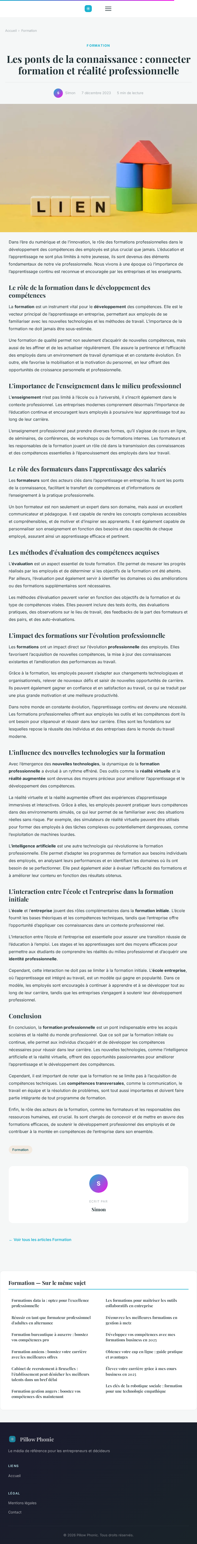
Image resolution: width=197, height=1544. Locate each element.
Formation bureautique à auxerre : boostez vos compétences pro (50, 1337)
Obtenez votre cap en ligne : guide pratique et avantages (144, 1354)
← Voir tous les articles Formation (40, 1239)
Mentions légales (22, 1503)
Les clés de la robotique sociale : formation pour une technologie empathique (144, 1388)
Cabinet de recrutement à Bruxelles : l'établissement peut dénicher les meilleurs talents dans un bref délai (50, 1374)
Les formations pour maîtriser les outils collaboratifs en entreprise (141, 1303)
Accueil (11, 30)
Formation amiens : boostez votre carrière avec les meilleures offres (49, 1354)
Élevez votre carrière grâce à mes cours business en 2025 (141, 1371)
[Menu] (108, 9)
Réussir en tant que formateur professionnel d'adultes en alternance (51, 1320)
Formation (29, 30)
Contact (15, 1512)
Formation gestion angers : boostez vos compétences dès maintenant (46, 1394)
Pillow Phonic (37, 1439)
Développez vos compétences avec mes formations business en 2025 (140, 1337)
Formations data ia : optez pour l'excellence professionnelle (50, 1303)
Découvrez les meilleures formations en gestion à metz (141, 1320)
